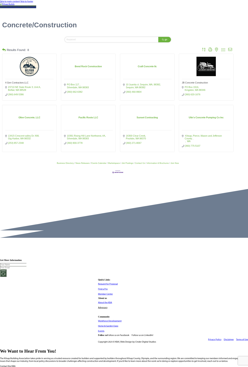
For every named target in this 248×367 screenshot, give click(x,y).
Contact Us (140, 163)
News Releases (82, 163)
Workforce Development (110, 321)
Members (11, 6)
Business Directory (65, 163)
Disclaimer (229, 339)
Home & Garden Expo (108, 326)
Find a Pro (103, 289)
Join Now (174, 163)
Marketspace (114, 163)
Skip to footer (26, 1)
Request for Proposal (26, 6)
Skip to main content (10, 1)
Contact (3, 6)
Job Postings (127, 163)
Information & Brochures (158, 163)
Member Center (105, 294)
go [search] (166, 39)
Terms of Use (242, 339)
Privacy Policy (214, 339)
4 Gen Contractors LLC (17, 82)
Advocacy (102, 307)
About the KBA (105, 302)
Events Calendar (98, 163)
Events (101, 331)
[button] (4, 50)
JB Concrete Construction (195, 82)
